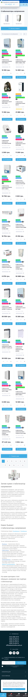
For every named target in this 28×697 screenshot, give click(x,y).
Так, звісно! (8, 4)
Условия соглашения (14, 42)
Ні (13, 4)
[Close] (26, 6)
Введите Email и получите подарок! (12, 35)
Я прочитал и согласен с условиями (14, 43)
